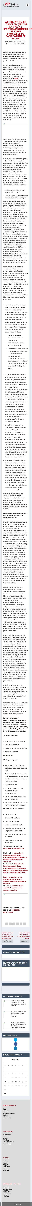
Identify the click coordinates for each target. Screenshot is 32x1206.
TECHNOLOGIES (6, 1188)
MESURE (5, 1195)
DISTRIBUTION (6, 1186)
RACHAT (4, 1114)
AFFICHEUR (5, 1138)
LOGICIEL (5, 1139)
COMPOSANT (6, 1190)
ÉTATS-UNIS (5, 1110)
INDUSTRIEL (5, 1162)
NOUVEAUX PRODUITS (7, 1189)
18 (8, 1082)
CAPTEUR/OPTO (6, 1135)
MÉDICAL (5, 1163)
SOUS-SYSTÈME (6, 1140)
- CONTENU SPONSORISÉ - (17, 44)
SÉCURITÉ (5, 1165)
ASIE (4, 1112)
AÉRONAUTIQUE (6, 1166)
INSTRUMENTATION (9, 1141)
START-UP (5, 1160)
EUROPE (4, 1109)
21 (19, 1082)
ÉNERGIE (5, 1192)
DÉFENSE (5, 1167)
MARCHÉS (12, 1113)
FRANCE (4, 1108)
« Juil (4, 1093)
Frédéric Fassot (16, 41)
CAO (4, 1141)
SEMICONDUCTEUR (7, 1134)
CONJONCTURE (6, 1113)
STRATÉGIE (5, 1115)
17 (5, 1082)
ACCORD (5, 1116)
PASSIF (4, 1137)
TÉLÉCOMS (5, 1169)
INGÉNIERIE (5, 1142)
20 (16, 1082)
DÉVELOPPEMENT (6, 1194)
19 (12, 1082)
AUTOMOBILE (6, 1164)
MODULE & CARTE (6, 1191)
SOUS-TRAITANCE (6, 1144)
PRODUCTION (6, 1196)
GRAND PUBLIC (6, 1170)
